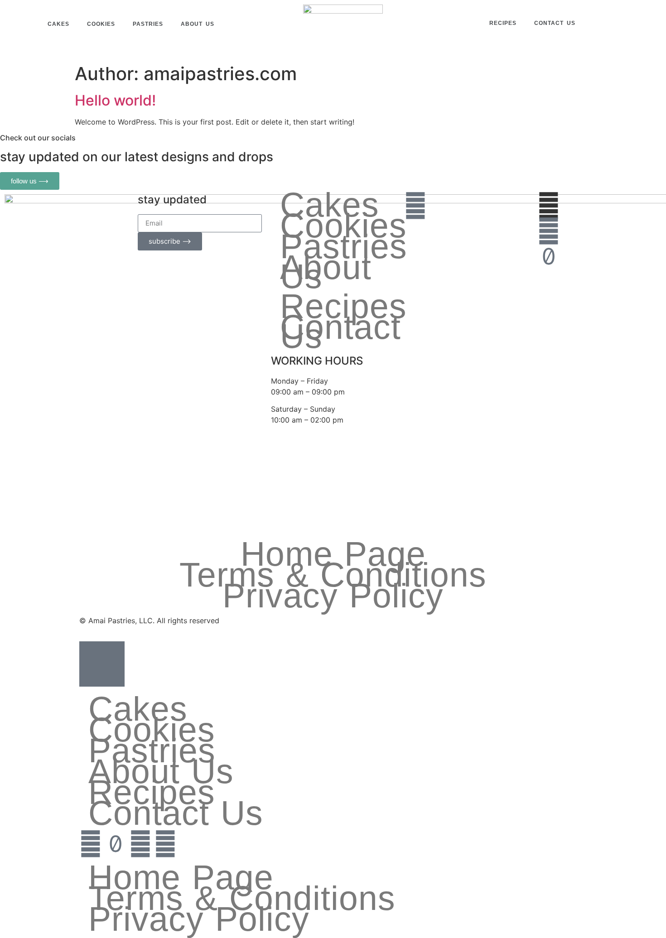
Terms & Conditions (333, 574)
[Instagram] (548, 231)
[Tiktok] (548, 256)
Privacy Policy (333, 595)
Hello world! (115, 100)
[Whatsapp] (415, 205)
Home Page (333, 554)
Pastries (148, 24)
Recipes (502, 23)
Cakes (58, 24)
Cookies (101, 24)
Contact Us (554, 23)
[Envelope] (415, 231)
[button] (611, 23)
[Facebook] (140, 843)
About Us (197, 24)
